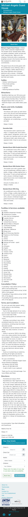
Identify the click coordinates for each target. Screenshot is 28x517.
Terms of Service (14, 511)
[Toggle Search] (20, 1)
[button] (3, 29)
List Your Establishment (9, 493)
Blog (3, 489)
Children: (5, 463)
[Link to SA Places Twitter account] (9, 515)
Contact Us (5, 491)
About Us (4, 485)
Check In (5, 447)
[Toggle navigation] (24, 1)
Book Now (14, 44)
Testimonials (5, 487)
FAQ (3, 495)
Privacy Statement (7, 497)
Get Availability (19, 475)
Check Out (6, 452)
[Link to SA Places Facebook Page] (4, 515)
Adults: (5, 457)
